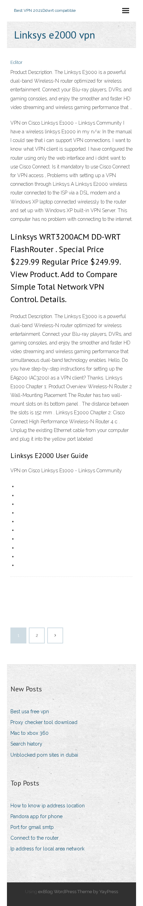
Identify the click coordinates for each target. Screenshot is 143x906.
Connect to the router (34, 838)
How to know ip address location (47, 805)
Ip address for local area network (47, 848)
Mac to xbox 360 (29, 733)
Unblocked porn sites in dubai (44, 755)
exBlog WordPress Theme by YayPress (78, 891)
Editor (16, 62)
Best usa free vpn (29, 711)
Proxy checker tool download (43, 722)
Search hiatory (26, 744)
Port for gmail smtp (32, 827)
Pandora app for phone (36, 816)
